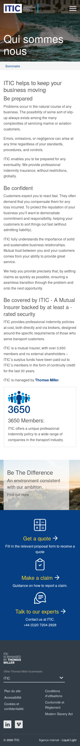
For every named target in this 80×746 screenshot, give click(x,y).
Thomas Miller (47, 379)
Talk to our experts (37, 611)
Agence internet (49, 740)
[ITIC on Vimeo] (19, 724)
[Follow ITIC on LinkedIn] (7, 724)
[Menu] (72, 9)
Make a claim (37, 577)
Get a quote (37, 538)
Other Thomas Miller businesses (23, 671)
